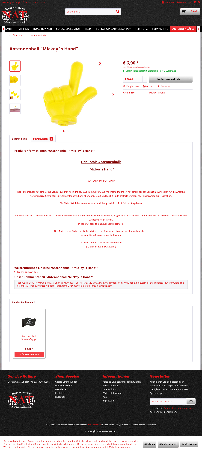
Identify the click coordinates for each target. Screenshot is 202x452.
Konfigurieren (189, 444)
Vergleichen (132, 86)
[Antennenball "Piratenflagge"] (29, 322)
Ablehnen (149, 444)
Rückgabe (60, 396)
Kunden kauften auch (23, 302)
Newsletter (61, 389)
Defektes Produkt (64, 385)
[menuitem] (93, 11)
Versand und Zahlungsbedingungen (122, 381)
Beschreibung (19, 138)
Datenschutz (109, 389)
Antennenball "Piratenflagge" (29, 338)
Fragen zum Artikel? (27, 271)
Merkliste (169, 2)
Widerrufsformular (112, 392)
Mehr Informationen (120, 447)
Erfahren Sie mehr (29, 354)
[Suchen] (117, 11)
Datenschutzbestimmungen (178, 408)
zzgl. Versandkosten (141, 67)
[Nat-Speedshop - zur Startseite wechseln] (26, 16)
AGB (105, 396)
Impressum (109, 400)
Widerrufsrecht (111, 385)
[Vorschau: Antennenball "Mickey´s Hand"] (15, 66)
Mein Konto (185, 2)
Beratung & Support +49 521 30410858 (23, 2)
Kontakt (59, 392)
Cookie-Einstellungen (66, 381)
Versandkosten (94, 424)
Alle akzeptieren (168, 444)
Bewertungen (42, 138)
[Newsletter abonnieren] (191, 401)
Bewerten (165, 86)
